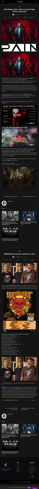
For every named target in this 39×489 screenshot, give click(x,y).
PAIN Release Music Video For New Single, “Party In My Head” (28, 409)
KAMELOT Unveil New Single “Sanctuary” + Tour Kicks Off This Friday (28, 223)
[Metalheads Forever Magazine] (19, 1)
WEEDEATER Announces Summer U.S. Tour (11, 196)
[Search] (36, 2)
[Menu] (3, 2)
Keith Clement (17, 14)
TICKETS (18, 335)
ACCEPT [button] (29, 487)
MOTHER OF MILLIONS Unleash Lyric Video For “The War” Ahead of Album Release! (10, 239)
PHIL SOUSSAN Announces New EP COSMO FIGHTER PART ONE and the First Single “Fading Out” (10, 223)
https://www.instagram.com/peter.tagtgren (15, 103)
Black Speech (28, 482)
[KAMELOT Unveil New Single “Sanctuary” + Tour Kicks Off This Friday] (28, 216)
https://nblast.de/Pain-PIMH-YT (9, 98)
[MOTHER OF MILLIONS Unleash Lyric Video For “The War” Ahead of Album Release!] (10, 233)
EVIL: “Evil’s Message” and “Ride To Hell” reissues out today (11, 409)
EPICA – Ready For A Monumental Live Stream (28, 196)
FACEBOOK (20, 400)
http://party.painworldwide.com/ (20, 163)
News (19, 6)
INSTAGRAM (30, 400)
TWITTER (24, 400)
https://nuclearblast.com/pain (25, 164)
